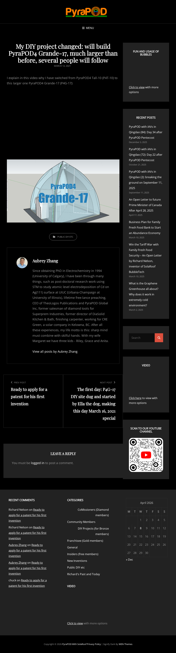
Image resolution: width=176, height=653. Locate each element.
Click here (135, 398)
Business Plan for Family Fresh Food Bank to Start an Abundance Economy (145, 227)
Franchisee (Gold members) (85, 541)
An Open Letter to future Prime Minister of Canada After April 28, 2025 (145, 205)
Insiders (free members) (82, 554)
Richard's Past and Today (83, 574)
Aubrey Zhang (18, 545)
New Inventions (77, 561)
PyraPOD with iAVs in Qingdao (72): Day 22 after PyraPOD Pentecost (145, 154)
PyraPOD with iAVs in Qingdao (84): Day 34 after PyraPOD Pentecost (145, 132)
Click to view (137, 87)
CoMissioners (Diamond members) (93, 512)
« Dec (129, 559)
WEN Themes (125, 644)
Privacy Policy (94, 644)
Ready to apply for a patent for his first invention (27, 515)
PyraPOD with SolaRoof (74, 644)
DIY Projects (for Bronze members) (93, 531)
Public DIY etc (65, 236)
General (72, 547)
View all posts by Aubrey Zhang (55, 351)
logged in (37, 463)
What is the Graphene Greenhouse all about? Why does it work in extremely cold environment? (143, 294)
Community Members (81, 522)
